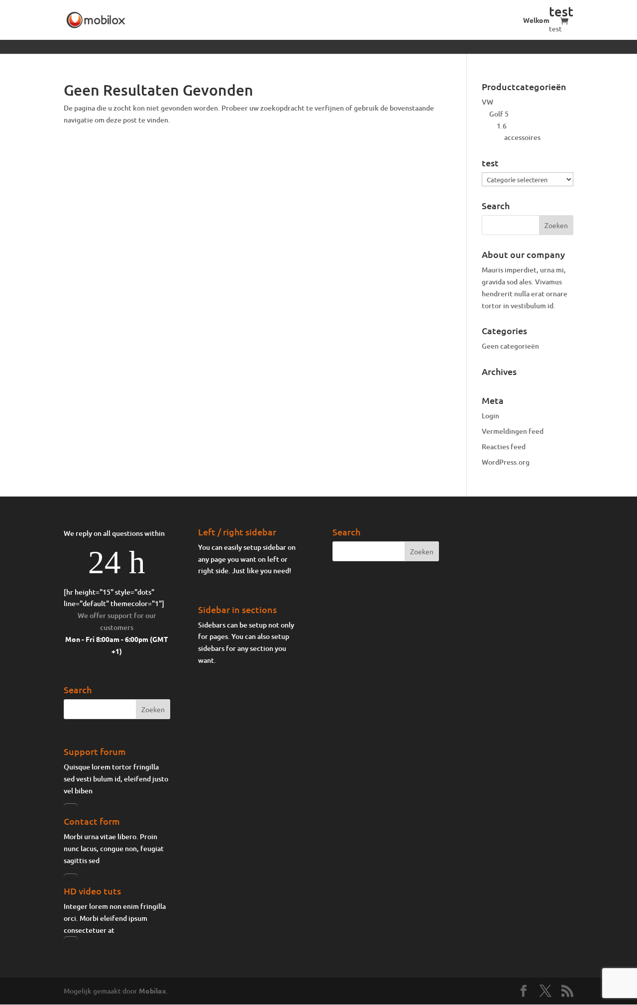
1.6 (502, 125)
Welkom (536, 20)
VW (487, 102)
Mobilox (152, 990)
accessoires (522, 137)
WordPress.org (506, 462)
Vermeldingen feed (512, 431)
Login (490, 415)
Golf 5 (499, 114)
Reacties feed (504, 446)
